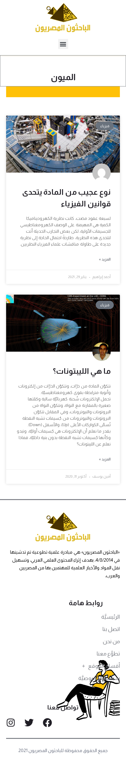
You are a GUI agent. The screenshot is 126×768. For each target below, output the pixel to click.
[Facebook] (47, 722)
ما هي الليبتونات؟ (82, 371)
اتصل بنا (111, 629)
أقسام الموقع (104, 666)
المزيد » (105, 259)
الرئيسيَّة (110, 617)
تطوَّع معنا (108, 654)
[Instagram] (11, 722)
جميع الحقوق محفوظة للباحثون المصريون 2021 (63, 750)
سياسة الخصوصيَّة (99, 678)
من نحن (111, 641)
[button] (63, 44)
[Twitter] (29, 722)
